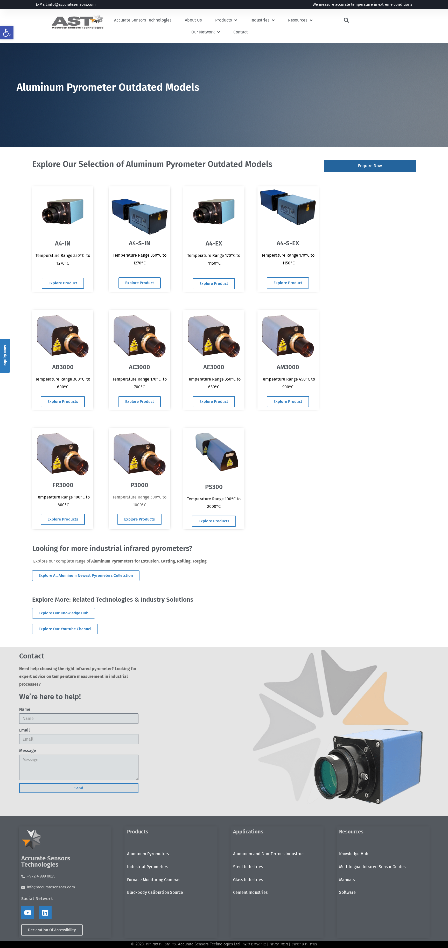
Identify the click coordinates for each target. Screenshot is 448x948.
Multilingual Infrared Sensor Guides (372, 866)
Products (223, 20)
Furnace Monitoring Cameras (153, 879)
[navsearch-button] (346, 21)
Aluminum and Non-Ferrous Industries (268, 853)
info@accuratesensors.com (72, 4)
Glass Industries (248, 879)
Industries (259, 20)
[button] (6, 32)
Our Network (203, 32)
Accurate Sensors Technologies (142, 20)
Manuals (347, 879)
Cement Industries (250, 892)
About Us (193, 20)
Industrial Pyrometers (147, 866)
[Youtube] (27, 912)
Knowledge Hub (353, 853)
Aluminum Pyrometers (148, 853)
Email (24, 730)
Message (27, 750)
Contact (240, 32)
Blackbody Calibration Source (155, 892)
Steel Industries (248, 866)
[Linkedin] (45, 912)
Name (24, 709)
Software (347, 892)
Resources (297, 20)
